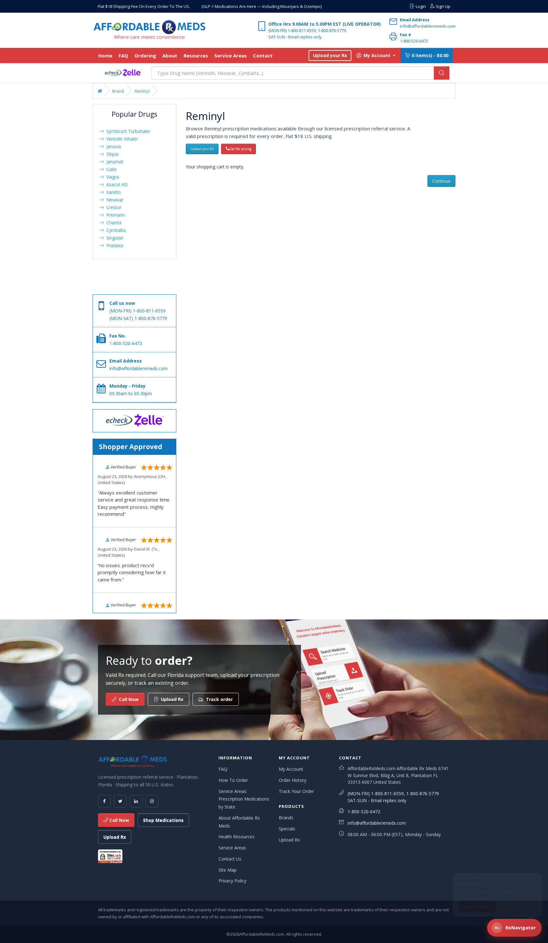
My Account (291, 769)
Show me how (477, 903)
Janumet (113, 162)
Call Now (118, 820)
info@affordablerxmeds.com (377, 823)
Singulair (113, 238)
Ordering (145, 55)
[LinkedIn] (136, 801)
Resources (196, 55)
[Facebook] (104, 801)
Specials (287, 829)
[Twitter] (120, 801)
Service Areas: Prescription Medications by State (244, 799)
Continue (441, 181)
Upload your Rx (330, 55)
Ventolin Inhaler (121, 139)
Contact (263, 55)
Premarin (114, 215)
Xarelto (112, 192)
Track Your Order (296, 791)
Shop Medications (163, 820)
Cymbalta (115, 230)
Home (105, 55)
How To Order (233, 780)
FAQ (123, 55)
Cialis (110, 169)
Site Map (228, 870)
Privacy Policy (232, 881)
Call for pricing (240, 149)
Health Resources (237, 837)
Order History (292, 780)
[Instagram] (152, 801)
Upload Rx (114, 837)
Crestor (112, 207)
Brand (118, 91)
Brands (286, 818)
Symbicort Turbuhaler (127, 131)
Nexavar (113, 200)
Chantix (112, 222)
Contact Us (230, 859)
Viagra (111, 177)
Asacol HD (116, 184)
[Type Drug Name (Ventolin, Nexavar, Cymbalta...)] (441, 73)
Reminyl (142, 91)
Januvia (112, 146)
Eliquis (111, 154)
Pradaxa (113, 245)
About (169, 55)
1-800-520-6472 (364, 812)
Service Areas (230, 55)
